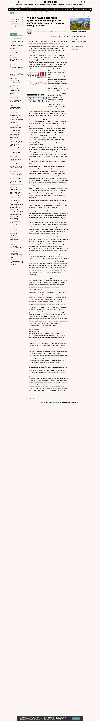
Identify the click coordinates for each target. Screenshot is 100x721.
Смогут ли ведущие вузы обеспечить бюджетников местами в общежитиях (16, 129)
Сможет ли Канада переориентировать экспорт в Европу (15, 136)
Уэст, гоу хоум (13, 226)
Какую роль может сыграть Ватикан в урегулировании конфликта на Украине (16, 213)
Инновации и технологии (75, 7)
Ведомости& (41, 7)
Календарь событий (12, 13)
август (20, 13)
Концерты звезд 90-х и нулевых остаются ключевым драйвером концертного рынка (15, 191)
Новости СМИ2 (30, 398)
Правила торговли (19, 7)
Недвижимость (61, 4)
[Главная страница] (50, 2)
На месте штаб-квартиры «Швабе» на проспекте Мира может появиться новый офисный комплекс (16, 182)
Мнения (33, 15)
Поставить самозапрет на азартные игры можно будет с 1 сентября (16, 100)
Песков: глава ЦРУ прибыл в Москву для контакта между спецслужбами (16, 74)
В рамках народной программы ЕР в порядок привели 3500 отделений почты (16, 255)
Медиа (54, 4)
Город (35, 7)
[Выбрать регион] (79, 2)
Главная (28, 15)
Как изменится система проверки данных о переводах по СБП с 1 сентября (15, 84)
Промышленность (64, 7)
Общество (73, 4)
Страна (57, 7)
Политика (68, 4)
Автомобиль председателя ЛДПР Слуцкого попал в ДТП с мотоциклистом (16, 263)
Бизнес (25, 4)
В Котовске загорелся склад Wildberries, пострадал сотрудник (16, 47)
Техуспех (84, 7)
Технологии (49, 4)
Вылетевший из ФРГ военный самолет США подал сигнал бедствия (15, 248)
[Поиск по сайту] (81, 2)
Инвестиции (43, 4)
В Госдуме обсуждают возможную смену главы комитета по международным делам (16, 92)
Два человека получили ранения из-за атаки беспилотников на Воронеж (16, 40)
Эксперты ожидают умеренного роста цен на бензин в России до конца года (16, 167)
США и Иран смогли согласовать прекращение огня (16, 241)
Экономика (30, 4)
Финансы (37, 4)
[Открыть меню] (89, 2)
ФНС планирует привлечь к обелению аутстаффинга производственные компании (16, 143)
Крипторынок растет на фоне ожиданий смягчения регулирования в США (16, 199)
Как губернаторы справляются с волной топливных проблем (15, 114)
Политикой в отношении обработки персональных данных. (49, 719)
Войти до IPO (13, 235)
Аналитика (47, 7)
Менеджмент (80, 4)
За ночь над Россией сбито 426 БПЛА (16, 60)
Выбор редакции (30, 11)
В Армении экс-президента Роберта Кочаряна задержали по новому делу (16, 206)
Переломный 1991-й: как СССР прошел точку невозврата (47, 11)
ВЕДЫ (12, 7)
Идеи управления (29, 7)
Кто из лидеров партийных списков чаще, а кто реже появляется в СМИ (16, 121)
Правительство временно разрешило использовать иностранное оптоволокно (16, 174)
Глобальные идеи (18, 4)
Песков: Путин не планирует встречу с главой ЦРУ (16, 54)
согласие (41, 718)
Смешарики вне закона (15, 231)
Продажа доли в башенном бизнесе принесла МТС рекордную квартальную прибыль (16, 151)
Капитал (53, 7)
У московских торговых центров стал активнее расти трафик (15, 159)
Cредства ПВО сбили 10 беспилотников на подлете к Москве (16, 67)
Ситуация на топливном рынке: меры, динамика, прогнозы (75, 11)
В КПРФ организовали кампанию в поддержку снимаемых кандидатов (15, 107)
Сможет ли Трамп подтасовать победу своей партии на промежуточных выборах (16, 220)
